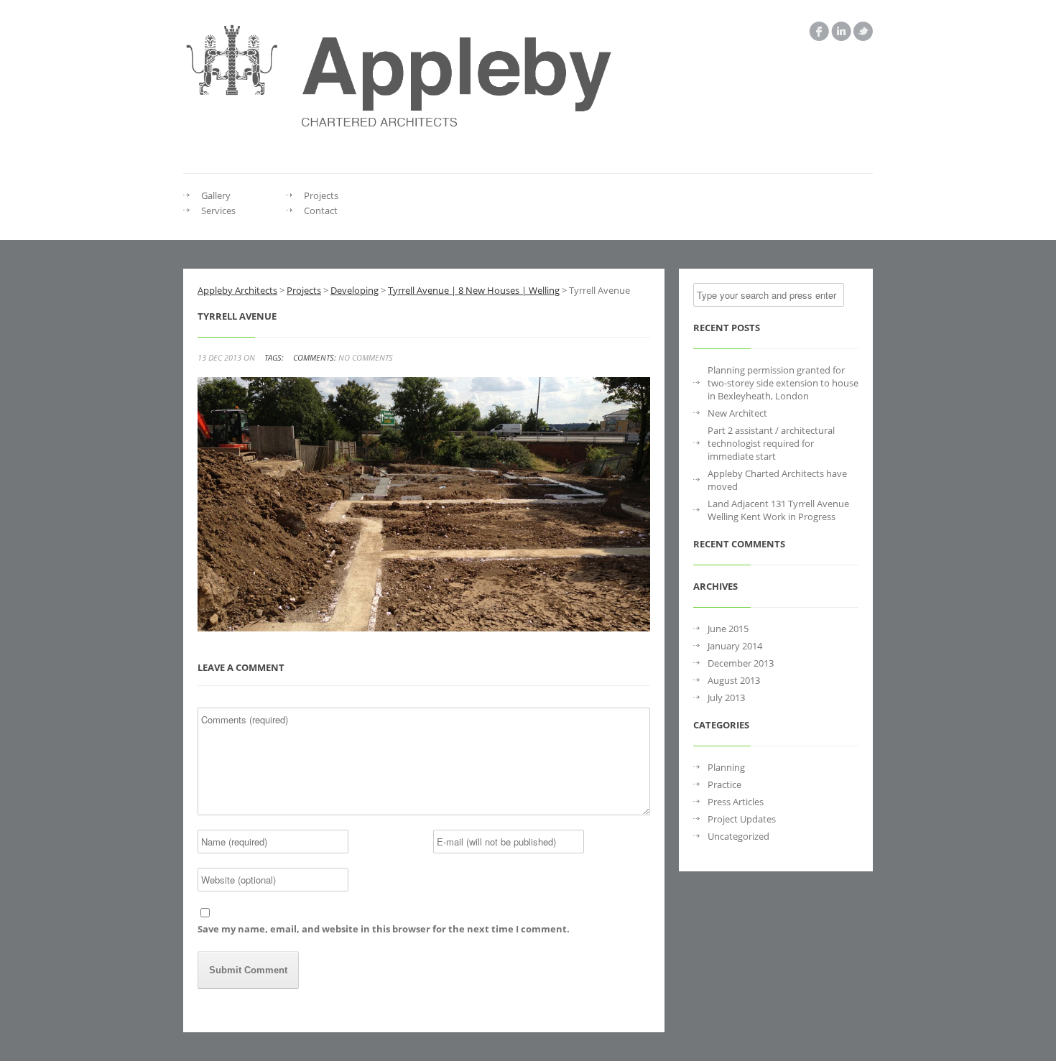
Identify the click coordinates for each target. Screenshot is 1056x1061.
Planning (726, 767)
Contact (321, 210)
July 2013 (726, 697)
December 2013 (741, 663)
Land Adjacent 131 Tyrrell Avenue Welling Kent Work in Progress (778, 510)
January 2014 (735, 645)
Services (218, 210)
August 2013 (734, 680)
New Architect (737, 413)
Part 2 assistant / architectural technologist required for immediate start (771, 443)
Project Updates (742, 818)
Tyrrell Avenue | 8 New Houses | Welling (474, 290)
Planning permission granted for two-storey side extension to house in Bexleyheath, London (783, 382)
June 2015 (728, 628)
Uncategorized (738, 836)
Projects (321, 195)
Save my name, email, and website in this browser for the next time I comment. (384, 928)
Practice (724, 784)
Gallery (216, 195)
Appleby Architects (237, 290)
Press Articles (736, 801)
